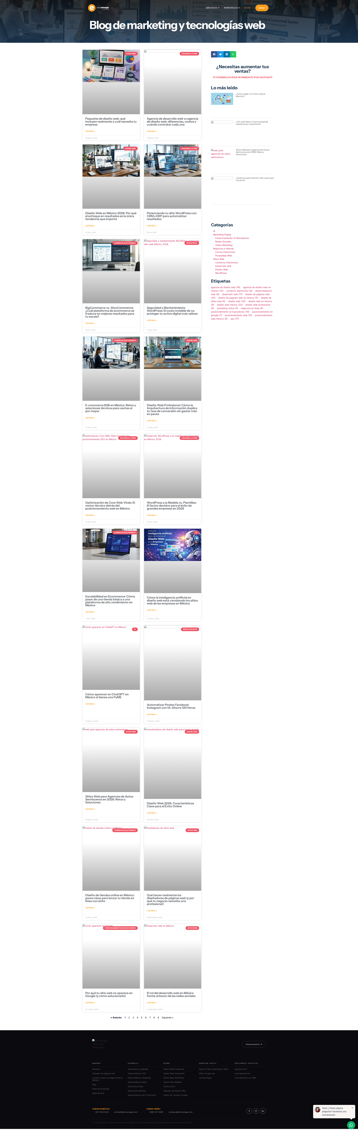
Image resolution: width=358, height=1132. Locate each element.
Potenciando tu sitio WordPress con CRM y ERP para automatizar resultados (172, 216)
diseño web (237, 301)
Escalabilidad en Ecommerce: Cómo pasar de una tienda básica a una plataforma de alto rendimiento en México (110, 601)
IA (214, 231)
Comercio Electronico (226, 262)
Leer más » (90, 131)
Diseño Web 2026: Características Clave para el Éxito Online (170, 805)
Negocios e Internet (223, 248)
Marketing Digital (222, 234)
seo (234, 318)
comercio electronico (239, 290)
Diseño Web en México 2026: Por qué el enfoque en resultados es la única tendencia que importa (110, 216)
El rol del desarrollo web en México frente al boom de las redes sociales (171, 994)
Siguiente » (167, 1017)
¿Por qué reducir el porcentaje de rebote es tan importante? (252, 122)
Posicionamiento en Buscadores (232, 238)
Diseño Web (221, 269)
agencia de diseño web (225, 287)
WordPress (221, 273)
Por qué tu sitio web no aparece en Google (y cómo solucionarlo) (109, 994)
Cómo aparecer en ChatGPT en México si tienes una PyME (107, 696)
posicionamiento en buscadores (230, 311)
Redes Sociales (223, 241)
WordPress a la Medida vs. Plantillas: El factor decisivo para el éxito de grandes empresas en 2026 (172, 505)
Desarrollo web (223, 266)
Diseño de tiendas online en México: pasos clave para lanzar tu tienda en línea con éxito (110, 898)
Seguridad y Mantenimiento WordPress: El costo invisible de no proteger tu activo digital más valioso (172, 310)
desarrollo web (232, 294)
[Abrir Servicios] (219, 8)
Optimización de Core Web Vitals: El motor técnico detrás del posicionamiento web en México (110, 505)
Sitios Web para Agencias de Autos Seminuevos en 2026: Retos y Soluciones (109, 799)
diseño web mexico (230, 304)
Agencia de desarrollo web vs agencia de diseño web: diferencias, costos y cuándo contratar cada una (172, 121)
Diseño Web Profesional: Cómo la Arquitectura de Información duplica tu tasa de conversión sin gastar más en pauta (172, 409)
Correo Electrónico (225, 252)
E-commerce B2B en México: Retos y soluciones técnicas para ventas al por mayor (110, 408)
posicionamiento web (238, 315)
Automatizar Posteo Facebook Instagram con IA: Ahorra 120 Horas (171, 706)
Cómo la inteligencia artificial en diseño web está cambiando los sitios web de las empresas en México (172, 600)
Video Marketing (224, 245)
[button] (214, 54)
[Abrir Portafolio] (239, 8)
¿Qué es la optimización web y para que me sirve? (255, 179)
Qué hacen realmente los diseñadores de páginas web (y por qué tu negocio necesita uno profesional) (170, 899)
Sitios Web (218, 259)
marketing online (227, 308)
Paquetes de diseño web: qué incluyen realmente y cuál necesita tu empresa (111, 121)
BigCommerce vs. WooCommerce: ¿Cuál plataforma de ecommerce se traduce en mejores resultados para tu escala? (109, 312)
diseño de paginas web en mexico (238, 297)
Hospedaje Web (223, 255)
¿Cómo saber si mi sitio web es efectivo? (250, 95)
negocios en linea (252, 308)
